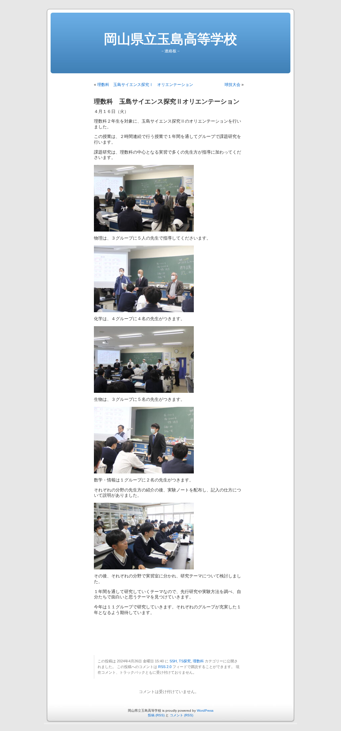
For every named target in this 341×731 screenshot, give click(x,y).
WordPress (205, 710)
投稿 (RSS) (156, 715)
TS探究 (185, 661)
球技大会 (232, 84)
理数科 (198, 661)
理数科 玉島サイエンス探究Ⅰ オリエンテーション (145, 84)
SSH (173, 661)
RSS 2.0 (164, 667)
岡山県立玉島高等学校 (170, 39)
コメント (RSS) (181, 715)
